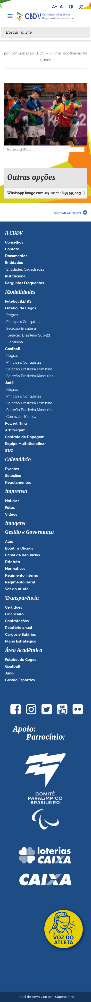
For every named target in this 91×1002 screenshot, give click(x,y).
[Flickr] (77, 709)
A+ (54, 6)
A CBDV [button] (14, 233)
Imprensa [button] (16, 491)
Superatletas (64, 997)
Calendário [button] (18, 459)
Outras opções (31, 177)
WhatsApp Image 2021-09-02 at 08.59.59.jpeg (44, 193)
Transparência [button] (22, 598)
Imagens (15, 523)
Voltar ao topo (67, 213)
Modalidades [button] (20, 292)
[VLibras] (82, 6)
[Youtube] (62, 709)
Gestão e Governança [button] (29, 532)
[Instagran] (31, 709)
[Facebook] (15, 709)
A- (62, 6)
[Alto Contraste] (71, 6)
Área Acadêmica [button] (23, 650)
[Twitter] (46, 709)
